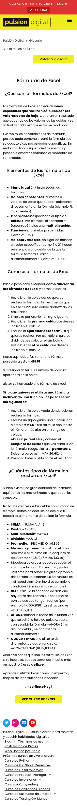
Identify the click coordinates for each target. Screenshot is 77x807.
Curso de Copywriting (21, 784)
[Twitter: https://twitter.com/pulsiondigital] (6, 722)
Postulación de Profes (21, 746)
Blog (8, 741)
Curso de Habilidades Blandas (27, 789)
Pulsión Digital (13, 40)
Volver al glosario (54, 59)
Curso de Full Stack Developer (28, 765)
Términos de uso (30, 741)
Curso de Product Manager (25, 774)
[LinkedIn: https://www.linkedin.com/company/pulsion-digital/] (23, 722)
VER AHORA (38, 10)
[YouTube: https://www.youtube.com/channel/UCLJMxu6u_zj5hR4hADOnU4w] (32, 722)
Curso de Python (17, 760)
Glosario (35, 40)
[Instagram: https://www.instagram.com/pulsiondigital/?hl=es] (15, 722)
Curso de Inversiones (21, 779)
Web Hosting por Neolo (22, 751)
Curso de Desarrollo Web (24, 770)
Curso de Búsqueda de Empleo (28, 794)
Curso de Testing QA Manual (26, 798)
